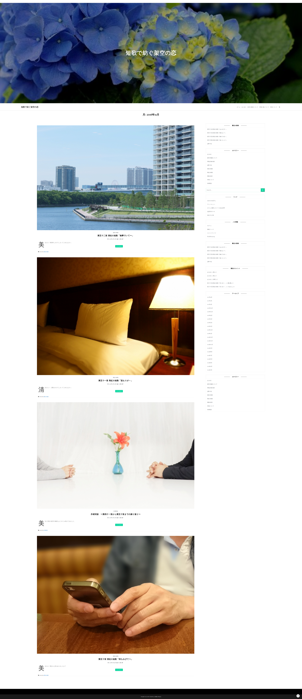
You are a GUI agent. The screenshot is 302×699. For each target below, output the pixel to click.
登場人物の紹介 (211, 161)
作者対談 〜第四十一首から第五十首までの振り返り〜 (116, 514)
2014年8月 (209, 351)
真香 (214, 279)
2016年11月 (210, 311)
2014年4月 (209, 366)
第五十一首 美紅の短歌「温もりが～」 (115, 380)
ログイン (209, 225)
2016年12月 (210, 308)
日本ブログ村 (210, 215)
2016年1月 (209, 326)
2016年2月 (209, 322)
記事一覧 (209, 143)
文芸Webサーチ (211, 211)
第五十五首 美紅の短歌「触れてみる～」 (217, 136)
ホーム (238, 107)
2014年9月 (209, 348)
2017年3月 (209, 301)
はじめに (244, 107)
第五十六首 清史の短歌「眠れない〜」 (216, 133)
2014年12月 (210, 337)
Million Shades (158, 696)
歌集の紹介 (210, 176)
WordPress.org (211, 236)
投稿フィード (210, 229)
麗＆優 (121, 239)
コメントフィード (211, 233)
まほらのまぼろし (211, 200)
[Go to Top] (298, 696)
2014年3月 (209, 370)
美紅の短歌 (115, 377)
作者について (273, 107)
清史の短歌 (115, 232)
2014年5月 (209, 362)
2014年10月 (210, 344)
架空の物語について (253, 107)
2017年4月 (209, 297)
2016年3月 (209, 319)
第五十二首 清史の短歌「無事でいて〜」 (116, 235)
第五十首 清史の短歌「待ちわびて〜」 (115, 659)
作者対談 (115, 511)
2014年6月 (209, 359)
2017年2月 (209, 304)
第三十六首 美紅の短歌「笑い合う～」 (216, 283)
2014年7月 (209, 355)
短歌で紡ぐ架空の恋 (29, 107)
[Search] (263, 190)
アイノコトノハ (211, 204)
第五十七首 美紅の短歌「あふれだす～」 (217, 129)
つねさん (230, 286)
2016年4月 (209, 315)
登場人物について (264, 107)
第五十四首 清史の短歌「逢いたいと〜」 (217, 140)
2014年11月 (210, 341)
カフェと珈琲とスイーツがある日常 (216, 208)
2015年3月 (209, 333)
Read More (119, 246)
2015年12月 (210, 330)
